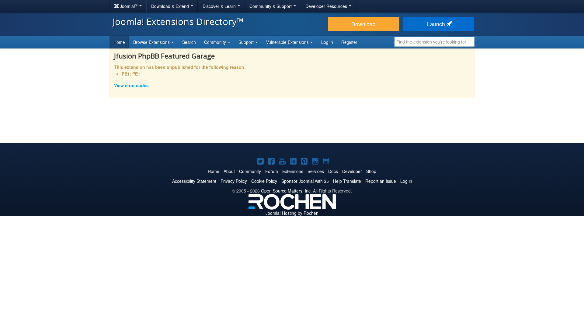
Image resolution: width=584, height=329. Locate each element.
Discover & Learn (220, 6)
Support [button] (246, 42)
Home (119, 42)
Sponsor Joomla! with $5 (305, 181)
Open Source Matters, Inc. (286, 191)
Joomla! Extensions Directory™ (178, 21)
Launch (437, 24)
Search (189, 42)
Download (363, 24)
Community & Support (271, 6)
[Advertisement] (291, 124)
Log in (327, 42)
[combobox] (434, 42)
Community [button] (215, 42)
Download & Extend (170, 6)
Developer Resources (326, 6)
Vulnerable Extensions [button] (288, 42)
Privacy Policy (234, 181)
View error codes (131, 85)
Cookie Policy (264, 181)
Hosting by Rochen (292, 213)
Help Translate (347, 181)
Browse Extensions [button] (152, 42)
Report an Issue (380, 181)
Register (349, 42)
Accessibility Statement (194, 181)
